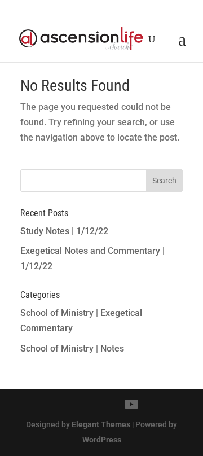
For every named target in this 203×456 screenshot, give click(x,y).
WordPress (101, 439)
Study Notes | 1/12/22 (64, 231)
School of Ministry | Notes (72, 348)
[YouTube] (131, 404)
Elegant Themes (101, 424)
